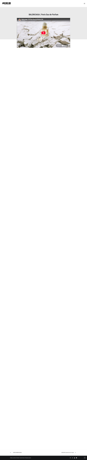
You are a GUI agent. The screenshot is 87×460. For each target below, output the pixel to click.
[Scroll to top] (85, 457)
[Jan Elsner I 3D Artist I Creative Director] (6, 3)
